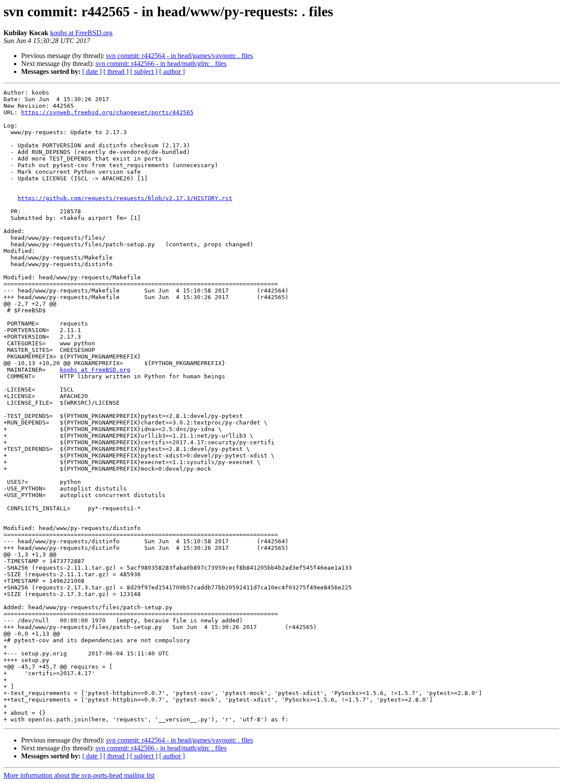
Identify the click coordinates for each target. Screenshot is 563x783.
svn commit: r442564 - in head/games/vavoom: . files (179, 55)
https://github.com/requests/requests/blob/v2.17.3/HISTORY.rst (125, 198)
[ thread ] (115, 71)
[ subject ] (143, 71)
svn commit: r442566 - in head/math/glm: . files (161, 63)
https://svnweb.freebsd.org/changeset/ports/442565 (107, 112)
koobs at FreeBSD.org (81, 33)
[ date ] (92, 71)
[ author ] (172, 71)
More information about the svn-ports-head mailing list (79, 775)
